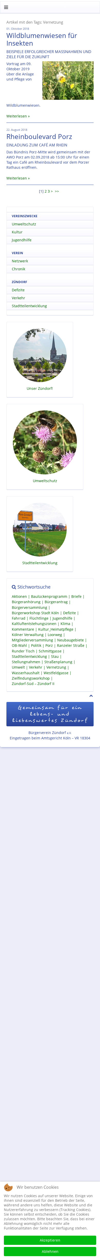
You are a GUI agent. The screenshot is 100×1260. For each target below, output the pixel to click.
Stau (55, 656)
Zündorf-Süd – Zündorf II (33, 683)
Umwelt (18, 667)
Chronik (18, 268)
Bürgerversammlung (29, 607)
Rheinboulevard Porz (39, 136)
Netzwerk (20, 261)
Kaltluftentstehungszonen (34, 623)
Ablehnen (50, 1251)
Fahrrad (18, 618)
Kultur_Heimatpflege (55, 629)
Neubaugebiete (70, 640)
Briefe (76, 596)
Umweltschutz (24, 224)
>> (57, 191)
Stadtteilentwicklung (29, 305)
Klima (65, 623)
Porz (49, 645)
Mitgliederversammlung (32, 640)
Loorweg (55, 634)
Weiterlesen (16, 116)
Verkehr (18, 297)
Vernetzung (56, 667)
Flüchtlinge (38, 618)
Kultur (17, 232)
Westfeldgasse (56, 672)
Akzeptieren (50, 1240)
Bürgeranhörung (26, 602)
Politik (36, 645)
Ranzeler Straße (70, 645)
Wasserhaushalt (25, 672)
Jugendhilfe (22, 239)
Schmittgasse (50, 651)
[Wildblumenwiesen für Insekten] (68, 80)
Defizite (18, 289)
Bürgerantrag (56, 602)
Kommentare (23, 629)
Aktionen (19, 596)
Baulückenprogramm (49, 596)
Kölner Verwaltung (28, 634)
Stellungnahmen (26, 661)
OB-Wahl (19, 645)
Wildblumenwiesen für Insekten (41, 39)
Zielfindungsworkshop (31, 678)
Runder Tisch (23, 651)
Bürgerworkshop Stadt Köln (35, 612)
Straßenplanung (58, 661)
